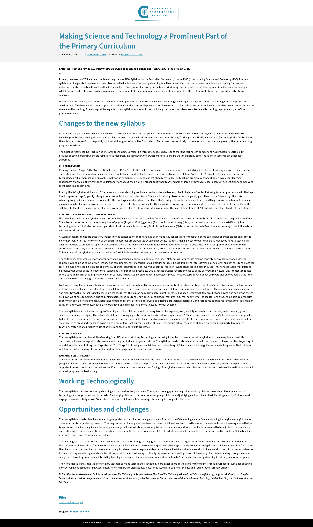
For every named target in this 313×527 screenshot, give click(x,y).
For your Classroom (132, 54)
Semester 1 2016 (96, 54)
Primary (74, 511)
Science (84, 511)
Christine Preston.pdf (71, 502)
